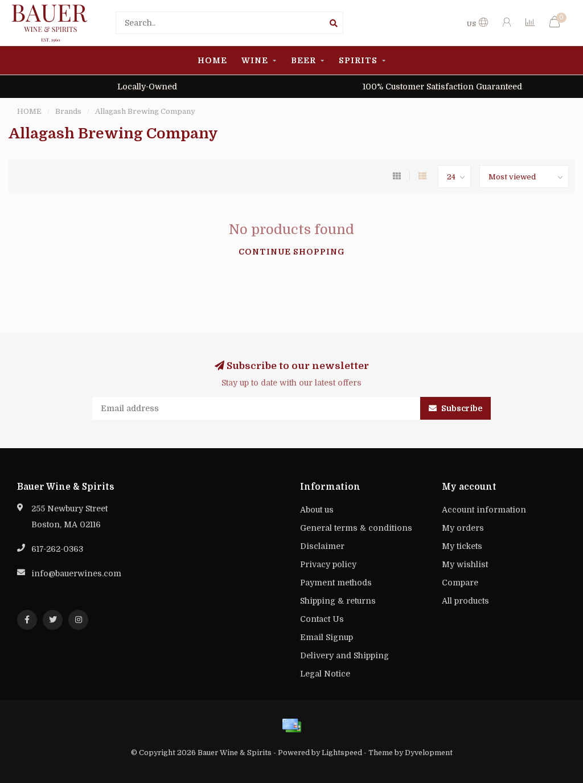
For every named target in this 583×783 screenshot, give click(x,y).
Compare (460, 582)
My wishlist (465, 564)
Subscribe (461, 408)
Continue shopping (292, 251)
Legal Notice (325, 673)
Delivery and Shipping (344, 655)
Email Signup (326, 637)
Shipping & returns (338, 600)
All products (465, 600)
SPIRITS (358, 60)
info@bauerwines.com (76, 573)
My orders (463, 527)
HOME (212, 60)
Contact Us (322, 619)
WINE (254, 60)
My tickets (462, 546)
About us (317, 509)
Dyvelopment (429, 753)
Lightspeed (342, 753)
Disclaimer (322, 546)
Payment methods (336, 582)
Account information (484, 509)
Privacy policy (328, 564)
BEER (303, 60)
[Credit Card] (291, 725)
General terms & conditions (356, 527)
